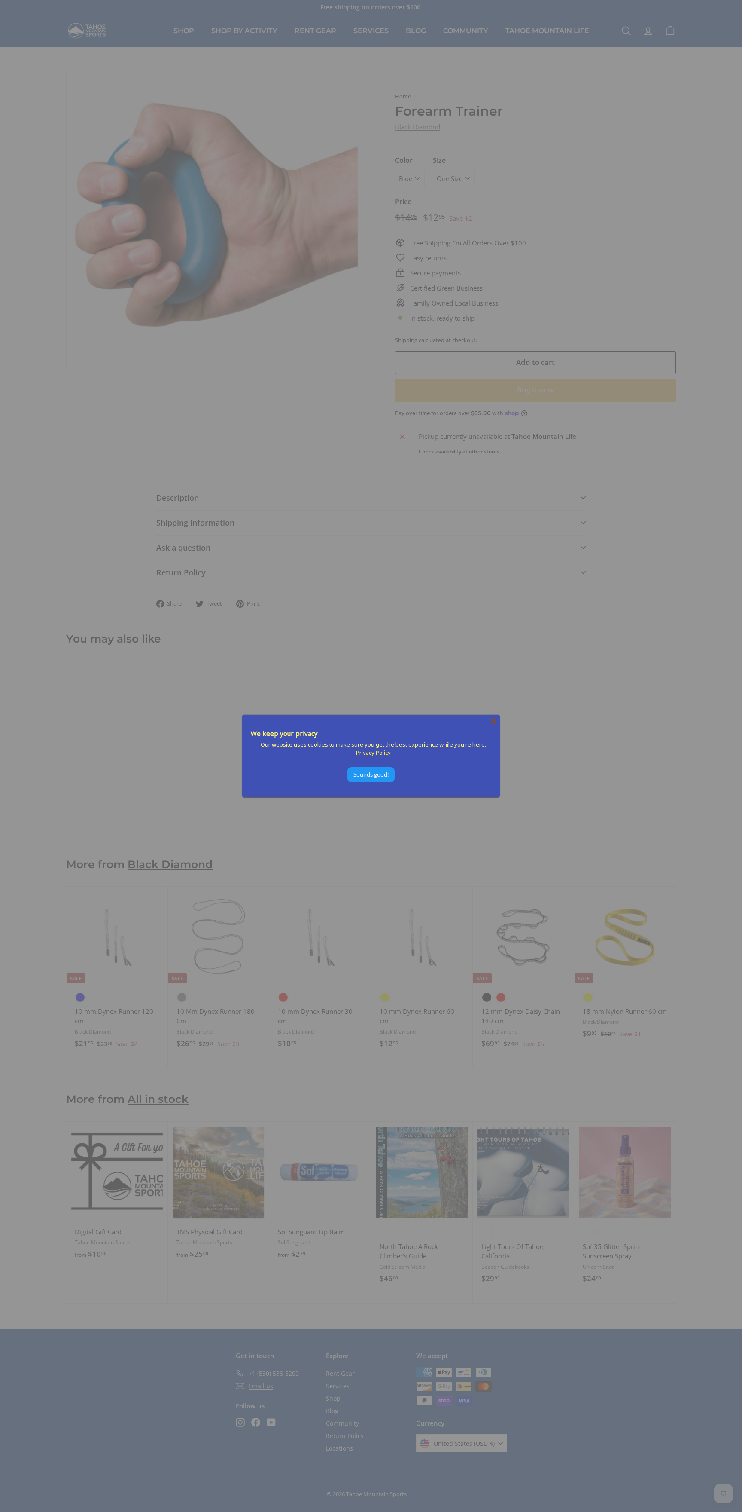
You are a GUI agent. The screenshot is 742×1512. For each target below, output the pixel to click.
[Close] (493, 721)
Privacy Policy (373, 752)
